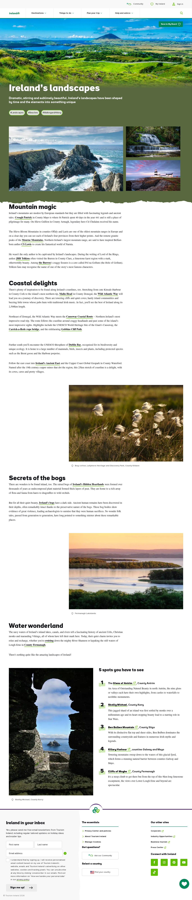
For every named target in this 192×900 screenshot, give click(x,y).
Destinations (37, 13)
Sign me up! (17, 887)
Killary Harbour (117, 749)
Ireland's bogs (46, 502)
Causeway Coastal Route (79, 316)
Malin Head (65, 294)
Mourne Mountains (32, 240)
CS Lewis (26, 244)
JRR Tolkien (23, 258)
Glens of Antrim (122, 683)
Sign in (180, 4)
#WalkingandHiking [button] (52, 112)
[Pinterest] (174, 862)
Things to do (65, 13)
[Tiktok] (154, 872)
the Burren (45, 262)
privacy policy (23, 880)
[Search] (179, 13)
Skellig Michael (117, 705)
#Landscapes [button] (17, 112)
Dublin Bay (75, 344)
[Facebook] (154, 862)
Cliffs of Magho (117, 771)
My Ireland (160, 4)
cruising (49, 640)
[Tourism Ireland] (17, 13)
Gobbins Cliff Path (71, 329)
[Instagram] (164, 862)
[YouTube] (183, 862)
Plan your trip (93, 13)
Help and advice (122, 13)
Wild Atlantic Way (108, 294)
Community (138, 4)
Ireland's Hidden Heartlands (88, 484)
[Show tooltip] (65, 853)
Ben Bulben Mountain (121, 727)
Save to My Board (169, 24)
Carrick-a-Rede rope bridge (24, 329)
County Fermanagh (34, 645)
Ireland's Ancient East (48, 363)
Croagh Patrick (23, 217)
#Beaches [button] (33, 112)
